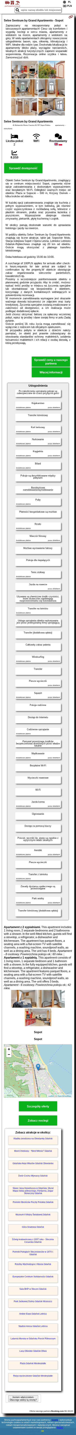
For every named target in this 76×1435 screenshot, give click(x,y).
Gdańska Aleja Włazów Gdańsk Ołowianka (33, 1163)
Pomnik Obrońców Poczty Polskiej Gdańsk (33, 1202)
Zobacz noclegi (38, 1120)
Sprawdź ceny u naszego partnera (51, 361)
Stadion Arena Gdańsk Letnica (33, 1326)
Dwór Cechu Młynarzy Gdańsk (33, 1176)
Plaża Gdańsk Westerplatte (33, 1363)
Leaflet (51, 1095)
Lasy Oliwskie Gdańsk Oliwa (33, 1351)
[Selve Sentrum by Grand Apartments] (24, 70)
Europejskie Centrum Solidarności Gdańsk (33, 1276)
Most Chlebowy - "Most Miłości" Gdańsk (33, 1151)
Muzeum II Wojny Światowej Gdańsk (33, 1214)
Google (54, 1420)
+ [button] (9, 1049)
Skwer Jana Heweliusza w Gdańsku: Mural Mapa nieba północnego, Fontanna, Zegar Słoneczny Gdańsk (33, 1191)
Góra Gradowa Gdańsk (33, 1227)
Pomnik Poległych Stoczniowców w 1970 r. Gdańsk (33, 1253)
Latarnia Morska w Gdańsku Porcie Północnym (33, 1338)
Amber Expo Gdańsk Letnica (33, 1314)
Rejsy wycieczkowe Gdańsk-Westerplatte (33, 1376)
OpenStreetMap (64, 1095)
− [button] (9, 1054)
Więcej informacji (51, 372)
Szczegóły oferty (38, 1106)
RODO (60, 1427)
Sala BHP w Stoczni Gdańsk (32, 1289)
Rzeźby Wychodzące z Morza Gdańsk (33, 1264)
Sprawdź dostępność (23, 168)
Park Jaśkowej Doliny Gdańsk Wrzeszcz (33, 1301)
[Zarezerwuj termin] (71, 17)
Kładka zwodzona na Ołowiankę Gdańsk (33, 1138)
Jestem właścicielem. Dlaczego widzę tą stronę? (23, 1398)
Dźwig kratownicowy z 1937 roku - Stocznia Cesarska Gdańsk (33, 1240)
